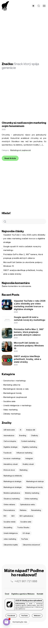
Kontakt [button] (40, 594)
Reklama (23, 510)
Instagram (29, 458)
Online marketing (31, 499)
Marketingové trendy (12, 393)
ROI (5, 516)
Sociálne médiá (9, 522)
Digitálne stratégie (10, 447)
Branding (22, 435)
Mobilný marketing (32, 493)
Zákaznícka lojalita (11, 545)
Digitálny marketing (29, 447)
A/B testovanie (9, 430)
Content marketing (28, 441)
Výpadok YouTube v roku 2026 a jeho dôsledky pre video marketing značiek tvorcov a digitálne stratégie (24, 238)
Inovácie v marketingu (12, 458)
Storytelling (8, 527)
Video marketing (10, 409)
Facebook (8, 453)
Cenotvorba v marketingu (14, 380)
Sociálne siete (9, 401)
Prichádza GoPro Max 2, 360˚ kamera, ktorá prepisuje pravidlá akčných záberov (23, 256)
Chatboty (34, 435)
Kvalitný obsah (28, 464)
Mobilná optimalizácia (12, 493)
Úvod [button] (7, 594)
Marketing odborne (11, 385)
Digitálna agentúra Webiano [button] (22, 594)
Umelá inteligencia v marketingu (17, 405)
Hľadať (6, 213)
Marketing (23, 470)
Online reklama (9, 504)
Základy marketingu (12, 414)
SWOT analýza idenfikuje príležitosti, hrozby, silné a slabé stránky (23, 272)
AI (20, 430)
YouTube (24, 539)
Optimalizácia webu (27, 504)
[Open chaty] (6, 622)
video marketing (10, 539)
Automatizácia (9, 435)
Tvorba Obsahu (23, 527)
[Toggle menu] (44, 6)
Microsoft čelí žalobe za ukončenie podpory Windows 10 (22, 264)
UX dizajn (26, 533)
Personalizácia (9, 510)
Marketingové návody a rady (16, 389)
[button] (11, 616)
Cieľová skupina (10, 441)
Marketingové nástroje (35, 481)
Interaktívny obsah (11, 464)
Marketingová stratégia (12, 481)
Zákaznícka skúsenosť (31, 545)
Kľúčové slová (9, 470)
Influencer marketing (24, 453)
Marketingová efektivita (13, 476)
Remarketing (36, 510)
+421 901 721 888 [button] (25, 581)
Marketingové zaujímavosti (20, 150)
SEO (13, 516)
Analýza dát (30, 430)
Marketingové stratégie (13, 487)
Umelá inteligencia (11, 533)
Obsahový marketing (12, 499)
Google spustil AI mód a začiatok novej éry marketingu (22, 248)
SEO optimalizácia (26, 516)
